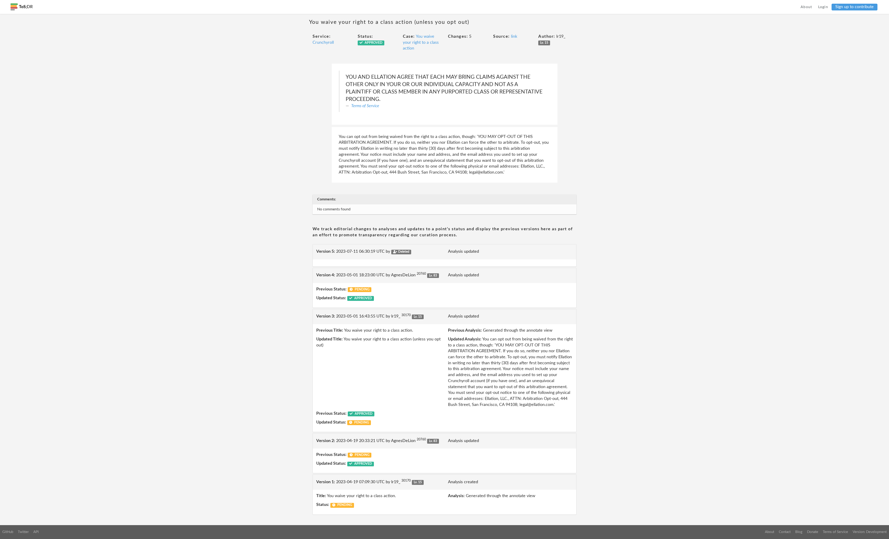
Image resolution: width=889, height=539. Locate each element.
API (36, 532)
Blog (798, 532)
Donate (812, 532)
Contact (785, 532)
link (514, 36)
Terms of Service (365, 106)
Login (823, 7)
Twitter (23, 532)
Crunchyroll (323, 43)
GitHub (7, 532)
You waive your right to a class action (421, 42)
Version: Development (870, 532)
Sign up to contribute (854, 7)
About (806, 7)
